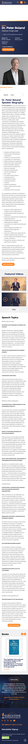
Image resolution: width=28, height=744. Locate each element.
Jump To (6, 95)
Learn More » (7, 669)
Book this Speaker (8, 49)
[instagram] (5, 720)
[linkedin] (11, 720)
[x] (8, 720)
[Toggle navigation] (21, 2)
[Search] (18, 2)
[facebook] (2, 720)
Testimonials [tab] (14, 679)
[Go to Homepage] (7, 2)
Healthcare (4, 90)
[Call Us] (25, 2)
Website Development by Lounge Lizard (10, 740)
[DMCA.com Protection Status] (5, 737)
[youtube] (14, 720)
